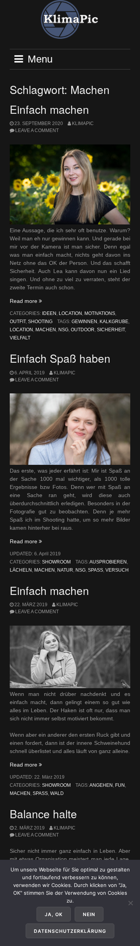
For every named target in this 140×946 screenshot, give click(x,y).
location (21, 329)
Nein (89, 914)
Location (70, 313)
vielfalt (20, 338)
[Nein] (130, 903)
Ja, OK (54, 914)
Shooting (40, 321)
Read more (26, 301)
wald (57, 793)
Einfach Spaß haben (60, 358)
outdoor (82, 329)
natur (65, 570)
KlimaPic (83, 123)
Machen (45, 329)
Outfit (18, 321)
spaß (95, 570)
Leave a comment (37, 130)
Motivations (99, 313)
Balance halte (43, 813)
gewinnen (84, 321)
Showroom (56, 562)
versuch (117, 570)
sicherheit (111, 329)
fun (120, 785)
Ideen (49, 313)
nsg (63, 329)
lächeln (21, 570)
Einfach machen (49, 109)
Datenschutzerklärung (70, 931)
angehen (101, 785)
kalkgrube (114, 321)
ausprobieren (108, 562)
